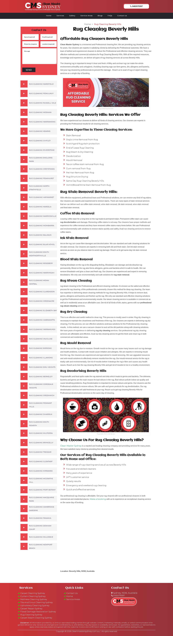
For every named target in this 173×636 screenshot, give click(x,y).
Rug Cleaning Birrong (40, 348)
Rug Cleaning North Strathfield (39, 188)
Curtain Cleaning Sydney (33, 596)
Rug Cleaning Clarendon (42, 292)
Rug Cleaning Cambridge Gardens (41, 508)
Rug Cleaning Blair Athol (42, 244)
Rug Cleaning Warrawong (42, 122)
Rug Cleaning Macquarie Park (41, 499)
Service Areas (86, 16)
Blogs (100, 16)
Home (48, 16)
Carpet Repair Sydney (31, 608)
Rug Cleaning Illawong (41, 358)
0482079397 (119, 595)
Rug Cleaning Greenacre (41, 301)
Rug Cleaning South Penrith (39, 424)
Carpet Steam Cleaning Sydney (36, 618)
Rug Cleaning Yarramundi (42, 329)
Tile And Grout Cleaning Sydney (36, 602)
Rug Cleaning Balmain (40, 235)
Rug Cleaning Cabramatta (42, 320)
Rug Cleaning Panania (40, 518)
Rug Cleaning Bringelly (41, 442)
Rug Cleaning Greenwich (41, 395)
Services (60, 16)
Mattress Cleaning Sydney (33, 599)
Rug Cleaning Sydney (31, 614)
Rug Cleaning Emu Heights (42, 367)
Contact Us (122, 16)
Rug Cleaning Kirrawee (41, 471)
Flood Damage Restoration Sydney (38, 611)
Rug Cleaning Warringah (41, 273)
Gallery (72, 16)
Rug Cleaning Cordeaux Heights (41, 386)
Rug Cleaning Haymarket (41, 197)
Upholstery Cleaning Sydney (34, 605)
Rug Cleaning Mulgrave (41, 537)
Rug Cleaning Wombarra (41, 225)
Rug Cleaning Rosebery (41, 263)
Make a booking (98, 499)
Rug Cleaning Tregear (40, 452)
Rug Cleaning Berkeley (40, 376)
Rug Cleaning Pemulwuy (41, 93)
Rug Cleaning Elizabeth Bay (43, 310)
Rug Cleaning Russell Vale (42, 103)
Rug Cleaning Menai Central (39, 282)
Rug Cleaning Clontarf (40, 461)
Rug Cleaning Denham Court (40, 527)
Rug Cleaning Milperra (41, 433)
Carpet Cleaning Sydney (32, 593)
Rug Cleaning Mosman (40, 112)
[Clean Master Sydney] (42, 6)
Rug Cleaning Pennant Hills (40, 405)
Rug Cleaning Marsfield (41, 84)
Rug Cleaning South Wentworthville (39, 254)
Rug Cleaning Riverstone (41, 150)
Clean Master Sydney (71, 446)
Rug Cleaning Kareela (40, 207)
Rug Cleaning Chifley (40, 141)
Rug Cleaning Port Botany (42, 490)
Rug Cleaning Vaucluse (40, 339)
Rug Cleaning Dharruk (40, 414)
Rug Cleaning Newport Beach (40, 546)
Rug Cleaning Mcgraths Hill (41, 480)
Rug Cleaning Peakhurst (41, 178)
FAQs (110, 16)
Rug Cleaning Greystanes (42, 169)
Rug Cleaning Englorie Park (40, 159)
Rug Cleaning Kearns (39, 131)
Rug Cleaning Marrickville (42, 216)
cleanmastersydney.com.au (86, 631)
